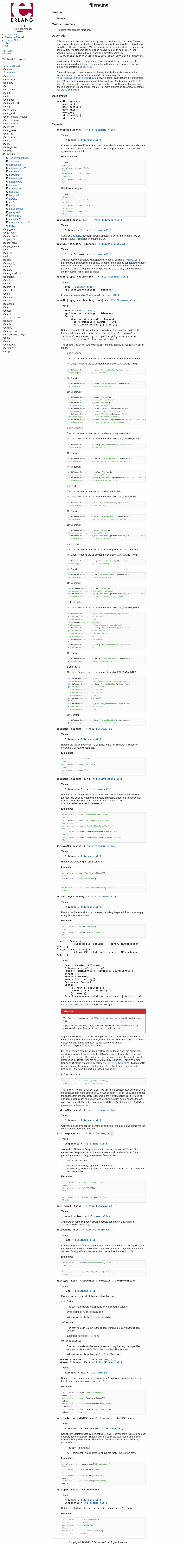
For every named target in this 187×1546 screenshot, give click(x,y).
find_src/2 (14, 195)
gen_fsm (11, 239)
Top (6, 45)
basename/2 (15, 182)
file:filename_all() (101, 130)
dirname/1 (14, 185)
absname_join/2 (17, 168)
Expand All (8, 51)
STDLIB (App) (14, 66)
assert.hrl (11, 72)
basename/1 (15, 178)
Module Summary (63, 24)
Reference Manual (14, 37)
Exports (57, 124)
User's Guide (11, 34)
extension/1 (15, 188)
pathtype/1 (14, 212)
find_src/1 (14, 192)
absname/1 (15, 161)
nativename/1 (16, 209)
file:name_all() (92, 140)
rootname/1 (15, 215)
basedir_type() (85, 287)
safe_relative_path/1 (19, 222)
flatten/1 (13, 199)
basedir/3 (14, 175)
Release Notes (12, 40)
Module (57, 12)
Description (59, 35)
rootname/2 (15, 219)
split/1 (12, 226)
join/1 (12, 202)
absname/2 (15, 165)
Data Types (59, 95)
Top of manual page (19, 158)
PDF (7, 43)
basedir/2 (14, 171)
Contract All (9, 54)
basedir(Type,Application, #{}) (97, 295)
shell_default (13, 317)
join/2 (12, 205)
